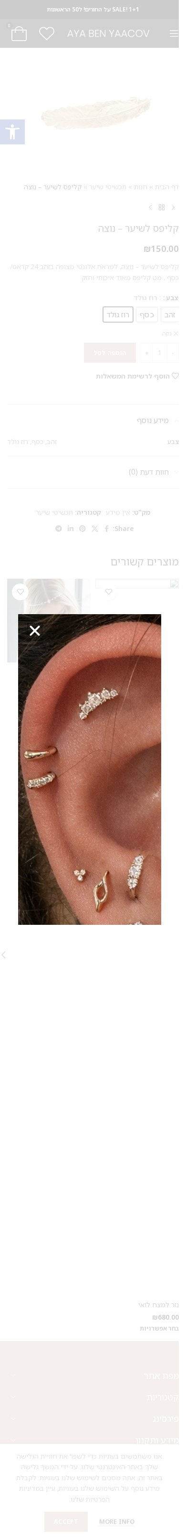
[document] (89, 769)
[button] (35, 631)
